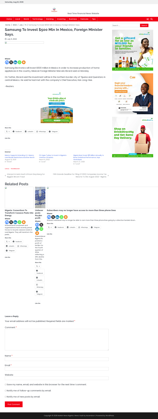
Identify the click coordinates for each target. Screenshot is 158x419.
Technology (37, 19)
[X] (11, 62)
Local (17, 19)
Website (9, 374)
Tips (94, 19)
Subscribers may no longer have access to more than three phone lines (81, 210)
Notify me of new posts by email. (23, 396)
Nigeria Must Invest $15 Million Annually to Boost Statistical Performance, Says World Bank (88, 157)
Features (84, 19)
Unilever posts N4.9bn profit (39, 214)
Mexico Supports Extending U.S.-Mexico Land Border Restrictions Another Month (20, 156)
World (26, 19)
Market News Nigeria (83, 9)
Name (8, 355)
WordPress (110, 415)
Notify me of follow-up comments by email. (29, 390)
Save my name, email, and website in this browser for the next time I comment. (47, 384)
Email (8, 365)
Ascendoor (90, 415)
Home (9, 19)
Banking (50, 19)
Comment (11, 327)
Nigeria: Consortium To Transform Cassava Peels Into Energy (19, 213)
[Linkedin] (15, 62)
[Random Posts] (147, 19)
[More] (24, 62)
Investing (61, 19)
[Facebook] (7, 62)
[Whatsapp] (19, 62)
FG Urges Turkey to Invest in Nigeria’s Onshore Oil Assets (52, 156)
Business (73, 19)
